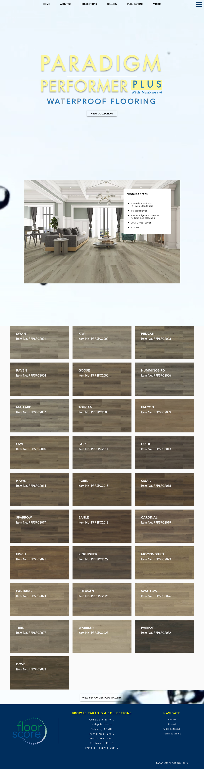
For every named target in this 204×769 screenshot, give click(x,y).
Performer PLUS (102, 742)
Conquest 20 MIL (101, 719)
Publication (171, 733)
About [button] (172, 724)
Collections (171, 728)
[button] (199, 4)
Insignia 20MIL (102, 724)
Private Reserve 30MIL (102, 747)
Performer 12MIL (101, 733)
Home (172, 719)
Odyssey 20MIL (102, 728)
